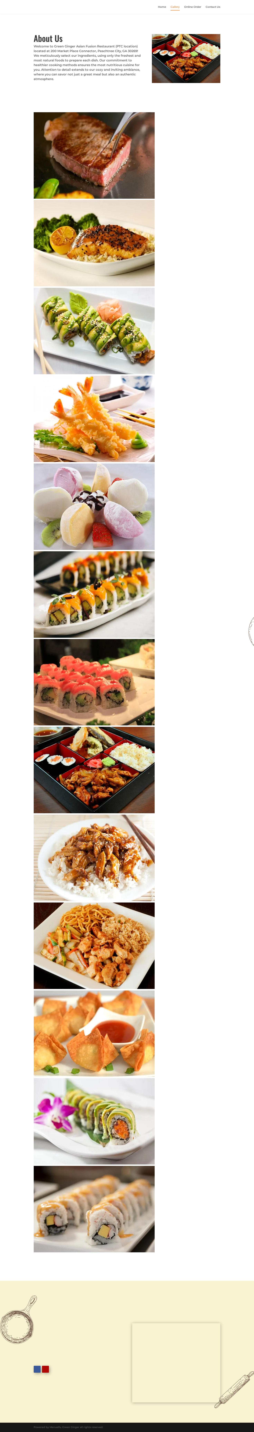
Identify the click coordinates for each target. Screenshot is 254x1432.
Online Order (192, 7)
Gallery (175, 7)
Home (162, 7)
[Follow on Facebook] (37, 1369)
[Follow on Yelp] (45, 1369)
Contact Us (213, 7)
